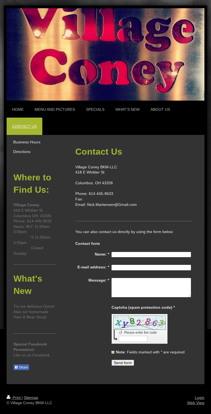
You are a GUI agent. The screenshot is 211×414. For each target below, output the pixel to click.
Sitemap (31, 397)
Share (23, 367)
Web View (195, 403)
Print (17, 397)
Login (199, 397)
